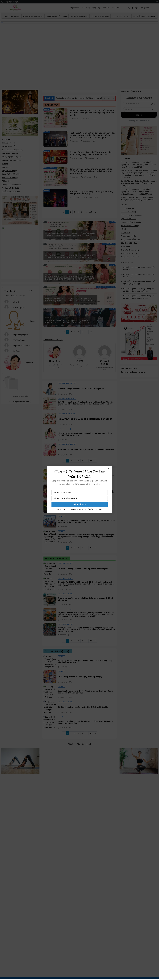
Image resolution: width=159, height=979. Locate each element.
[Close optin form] (109, 469)
